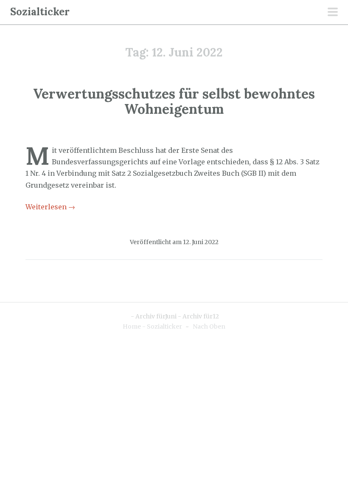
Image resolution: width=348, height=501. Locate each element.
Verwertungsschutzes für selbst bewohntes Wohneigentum (174, 101)
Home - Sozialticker (152, 326)
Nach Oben (209, 326)
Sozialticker (40, 11)
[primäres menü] (333, 13)
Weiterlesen (50, 207)
